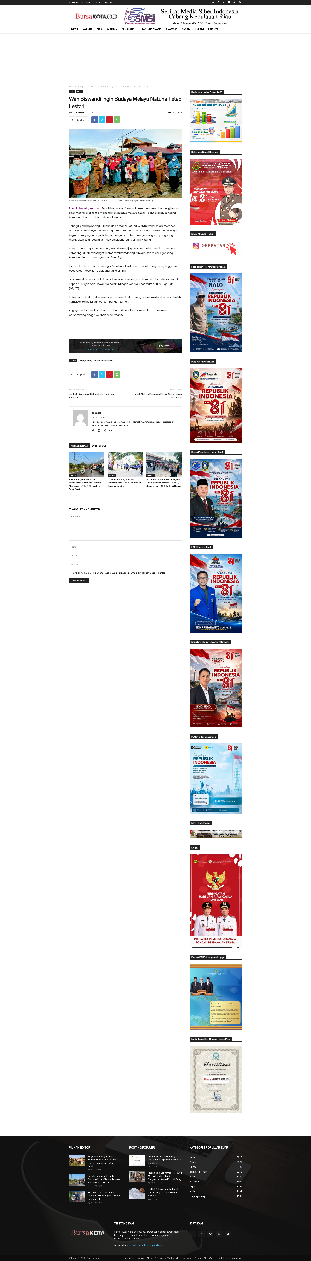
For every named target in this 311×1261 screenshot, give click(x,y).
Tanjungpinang (151, 28)
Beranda (73, 86)
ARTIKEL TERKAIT (79, 445)
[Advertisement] (155, 57)
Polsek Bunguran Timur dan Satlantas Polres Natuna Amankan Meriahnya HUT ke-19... (104, 1179)
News (74, 28)
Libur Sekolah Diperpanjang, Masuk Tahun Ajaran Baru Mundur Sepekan (164, 1159)
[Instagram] (100, 431)
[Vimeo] (228, 2)
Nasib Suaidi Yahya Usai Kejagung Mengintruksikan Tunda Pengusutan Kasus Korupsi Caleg (165, 1176)
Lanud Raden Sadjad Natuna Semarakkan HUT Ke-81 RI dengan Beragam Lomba (124, 482)
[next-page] (76, 496)
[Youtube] (239, 2)
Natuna (87, 28)
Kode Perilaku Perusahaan (230, 1258)
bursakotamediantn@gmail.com (146, 1245)
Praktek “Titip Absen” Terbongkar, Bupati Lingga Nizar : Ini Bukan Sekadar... (164, 1192)
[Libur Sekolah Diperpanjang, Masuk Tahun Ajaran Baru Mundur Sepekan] (137, 1160)
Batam (186, 28)
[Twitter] (223, 2)
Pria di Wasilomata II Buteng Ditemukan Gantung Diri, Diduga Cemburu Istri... (104, 1195)
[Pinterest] (109, 119)
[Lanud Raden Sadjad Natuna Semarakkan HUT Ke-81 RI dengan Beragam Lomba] (125, 464)
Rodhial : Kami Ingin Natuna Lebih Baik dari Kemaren (91, 396)
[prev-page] (71, 496)
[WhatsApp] (117, 119)
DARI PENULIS (99, 445)
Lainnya (213, 28)
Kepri (82, 86)
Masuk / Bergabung (104, 2)
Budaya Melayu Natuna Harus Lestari (96, 360)
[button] (213, 2)
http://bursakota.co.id (101, 417)
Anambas (171, 28)
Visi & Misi (129, 1258)
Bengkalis (128, 28)
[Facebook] (218, 2)
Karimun (112, 28)
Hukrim (199, 28)
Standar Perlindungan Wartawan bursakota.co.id (169, 1258)
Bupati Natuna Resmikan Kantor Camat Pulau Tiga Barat (158, 396)
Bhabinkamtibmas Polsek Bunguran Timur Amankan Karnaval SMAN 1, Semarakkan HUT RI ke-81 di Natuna (163, 482)
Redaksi (80, 112)
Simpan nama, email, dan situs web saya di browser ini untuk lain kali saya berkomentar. (119, 572)
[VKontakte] (234, 2)
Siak (99, 28)
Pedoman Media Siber (205, 1258)
